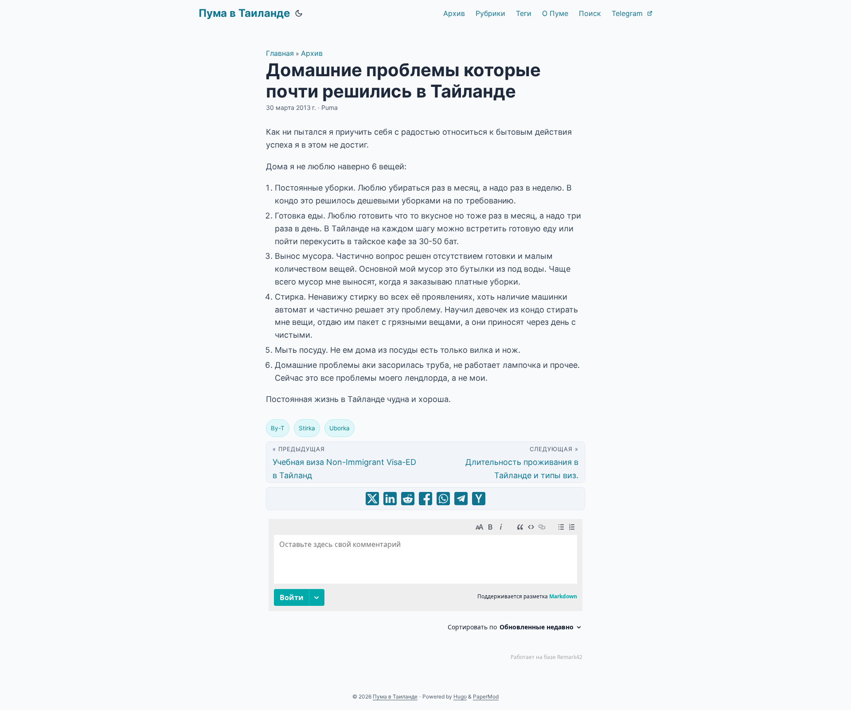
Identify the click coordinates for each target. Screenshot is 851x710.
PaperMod (486, 696)
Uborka (339, 428)
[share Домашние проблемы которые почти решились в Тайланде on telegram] (461, 498)
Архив (312, 53)
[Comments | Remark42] (425, 592)
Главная (280, 53)
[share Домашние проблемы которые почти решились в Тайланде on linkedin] (390, 498)
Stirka (307, 428)
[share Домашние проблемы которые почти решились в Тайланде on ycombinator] (478, 498)
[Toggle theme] (298, 13)
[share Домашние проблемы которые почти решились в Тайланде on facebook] (425, 498)
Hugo (460, 696)
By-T (278, 428)
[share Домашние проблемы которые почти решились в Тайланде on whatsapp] (443, 498)
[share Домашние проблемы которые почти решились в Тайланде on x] (372, 498)
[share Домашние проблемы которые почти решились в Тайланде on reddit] (407, 498)
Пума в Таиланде (244, 13)
